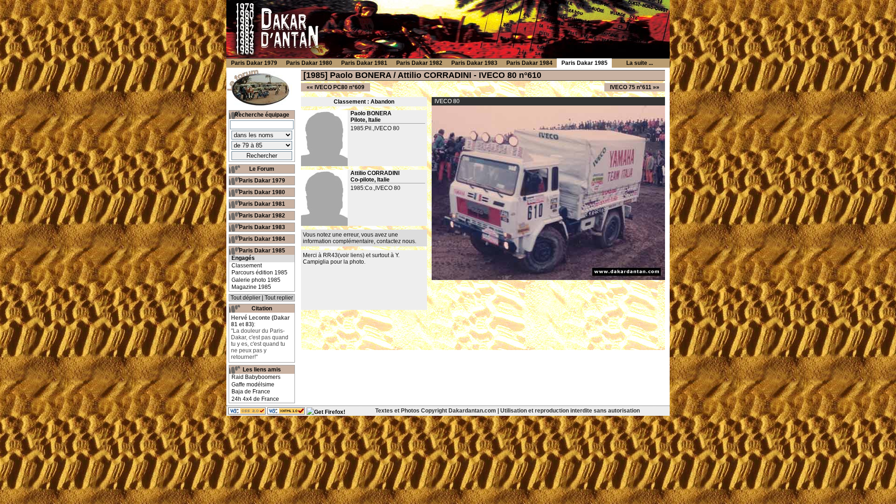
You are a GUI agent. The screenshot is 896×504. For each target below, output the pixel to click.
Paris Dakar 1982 (262, 215)
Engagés (243, 258)
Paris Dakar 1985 (262, 250)
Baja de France (250, 391)
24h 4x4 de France (255, 399)
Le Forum (261, 169)
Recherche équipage (261, 115)
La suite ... (639, 63)
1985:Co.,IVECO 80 (375, 188)
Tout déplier (245, 297)
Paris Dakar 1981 (262, 204)
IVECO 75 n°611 (630, 87)
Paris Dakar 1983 (262, 227)
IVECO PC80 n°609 (339, 87)
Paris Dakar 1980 (262, 192)
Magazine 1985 (251, 287)
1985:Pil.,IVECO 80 (374, 128)
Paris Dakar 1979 (262, 180)
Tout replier (279, 297)
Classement (246, 265)
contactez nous (396, 241)
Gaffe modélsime (252, 384)
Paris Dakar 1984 (262, 239)
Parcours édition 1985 (259, 272)
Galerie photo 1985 (255, 280)
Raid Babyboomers (255, 377)
